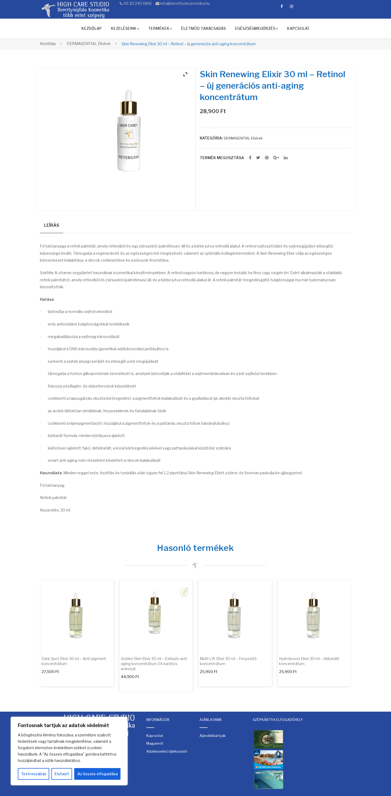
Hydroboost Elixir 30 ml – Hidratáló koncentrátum (309, 661)
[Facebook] (281, 6)
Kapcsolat (154, 735)
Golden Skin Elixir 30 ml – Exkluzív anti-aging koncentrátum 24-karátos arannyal (154, 663)
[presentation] (29, 635)
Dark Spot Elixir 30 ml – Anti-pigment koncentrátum (73, 661)
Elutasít (62, 774)
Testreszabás (33, 774)
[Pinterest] (267, 158)
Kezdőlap (48, 43)
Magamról (154, 743)
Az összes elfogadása (97, 774)
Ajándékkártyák (212, 735)
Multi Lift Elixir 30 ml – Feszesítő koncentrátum (228, 661)
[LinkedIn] (286, 158)
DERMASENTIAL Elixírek (89, 43)
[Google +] (276, 158)
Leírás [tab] (51, 225)
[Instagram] (291, 6)
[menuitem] (91, 29)
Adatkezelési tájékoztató (166, 751)
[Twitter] (258, 158)
